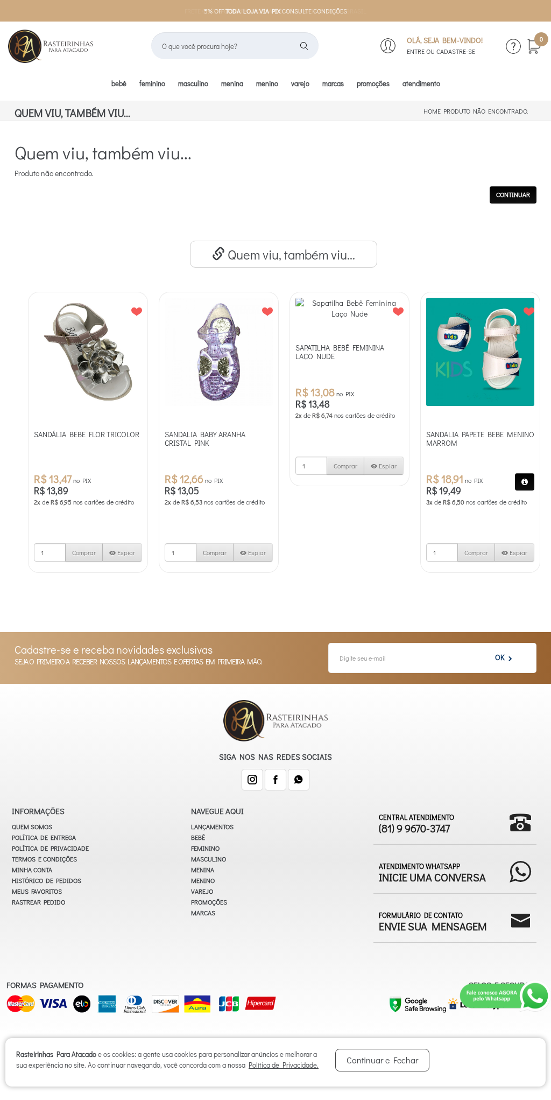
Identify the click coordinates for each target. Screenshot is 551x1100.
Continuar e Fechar (382, 1060)
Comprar (84, 552)
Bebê (118, 83)
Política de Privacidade (50, 848)
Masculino (193, 83)
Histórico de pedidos (46, 880)
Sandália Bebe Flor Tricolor (86, 434)
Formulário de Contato (433, 920)
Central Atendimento (416, 822)
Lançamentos (212, 826)
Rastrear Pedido (38, 902)
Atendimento (421, 83)
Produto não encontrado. (485, 111)
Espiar (125, 552)
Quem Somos (32, 826)
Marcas (333, 83)
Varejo (300, 83)
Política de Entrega (44, 837)
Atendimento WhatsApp (432, 871)
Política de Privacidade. (284, 1064)
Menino (267, 83)
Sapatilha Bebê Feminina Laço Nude (339, 352)
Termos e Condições (44, 858)
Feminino (152, 83)
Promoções (373, 83)
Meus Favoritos (37, 891)
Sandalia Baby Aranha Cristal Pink (205, 438)
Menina (232, 83)
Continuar (513, 194)
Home (432, 111)
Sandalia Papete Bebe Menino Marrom (480, 438)
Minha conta (32, 869)
